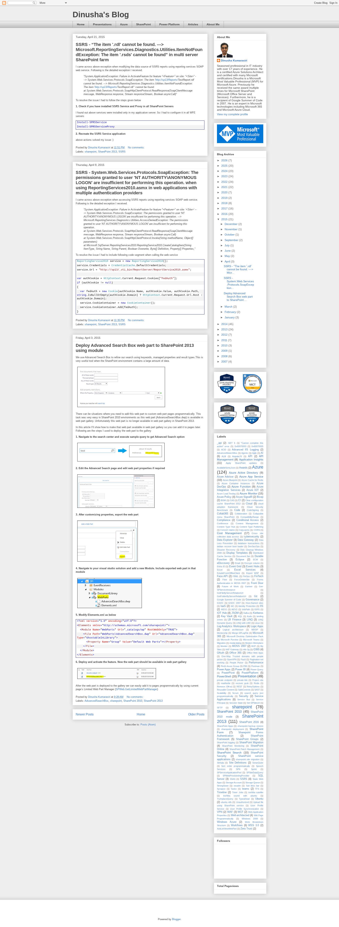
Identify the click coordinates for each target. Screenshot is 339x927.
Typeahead (244, 799)
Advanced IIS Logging (245, 449)
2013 (224, 329)
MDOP (255, 629)
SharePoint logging (226, 742)
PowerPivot (228, 672)
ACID (223, 449)
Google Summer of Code (229, 599)
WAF (230, 812)
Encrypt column (252, 563)
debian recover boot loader (230, 546)
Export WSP (252, 573)
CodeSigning (253, 510)
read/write (225, 683)
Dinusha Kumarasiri (234, 60)
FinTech (258, 576)
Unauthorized (242, 802)
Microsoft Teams (251, 639)
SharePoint (143, 24)
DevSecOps (254, 546)
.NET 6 (231, 443)
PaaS (243, 659)
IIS (261, 606)
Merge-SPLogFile (240, 633)
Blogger (176, 919)
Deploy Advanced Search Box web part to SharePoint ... (238, 296)
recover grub (242, 683)
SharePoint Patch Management (245, 749)
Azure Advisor (225, 476)
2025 (224, 165)
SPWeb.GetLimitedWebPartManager (136, 689)
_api (219, 443)
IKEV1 (224, 609)
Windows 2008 (250, 818)
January (230, 317)
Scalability (221, 693)
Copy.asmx (244, 530)
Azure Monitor (248, 493)
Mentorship (222, 633)
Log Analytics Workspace (231, 626)
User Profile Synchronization (244, 809)
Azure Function (241, 486)
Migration (221, 643)
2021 (224, 187)
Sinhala (220, 763)
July (227, 245)
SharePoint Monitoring (233, 746)
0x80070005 (257, 446)
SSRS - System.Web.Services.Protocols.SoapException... (239, 282)
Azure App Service (251, 476)
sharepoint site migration (248, 759)
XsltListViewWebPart (227, 828)
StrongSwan (223, 786)
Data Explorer (225, 540)
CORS (257, 530)
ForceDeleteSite (242, 579)
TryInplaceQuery (225, 799)
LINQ (250, 619)
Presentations (102, 24)
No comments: (136, 147)
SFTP (219, 707)
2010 (224, 345)
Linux (257, 623)
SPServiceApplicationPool (229, 772)
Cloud (249, 503)
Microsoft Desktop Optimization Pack (245, 636)
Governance (252, 599)
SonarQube (257, 763)
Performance (256, 662)
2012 (224, 334)
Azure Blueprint (230, 480)
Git (255, 596)
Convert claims (227, 530)
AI (262, 453)
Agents (244, 453)
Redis (256, 683)
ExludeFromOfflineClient (228, 573)
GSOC (220, 603)
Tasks (234, 789)
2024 (224, 171)
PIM (245, 666)
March (229, 306)
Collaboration (241, 513)
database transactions (248, 543)
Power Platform (169, 24)
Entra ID (221, 566)
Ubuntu (259, 798)
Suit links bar (252, 786)
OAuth (220, 652)
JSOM (235, 613)
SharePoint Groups (247, 739)
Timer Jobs (237, 792)
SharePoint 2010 (132, 700)
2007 (224, 361)
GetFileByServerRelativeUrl (230, 593)
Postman (255, 666)
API (250, 456)
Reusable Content (225, 690)
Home (81, 24)
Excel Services (245, 569)
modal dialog (235, 643)
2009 (224, 350)
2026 (224, 160)
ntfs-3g (246, 649)
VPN (219, 812)
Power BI (240, 669)
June (228, 250)
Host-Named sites (254, 603)
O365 (256, 649)
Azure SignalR (244, 497)
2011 (224, 340)
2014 (224, 324)
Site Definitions (238, 762)
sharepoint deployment (232, 729)
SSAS (232, 779)
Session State (236, 703)
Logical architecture (233, 629)
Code (237, 510)
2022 (224, 181)
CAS (232, 500)
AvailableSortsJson (226, 468)
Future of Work (230, 586)
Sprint (254, 769)
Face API (222, 576)
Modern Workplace (254, 643)
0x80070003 (240, 446)
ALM (224, 456)
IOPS (257, 609)
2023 (224, 176)
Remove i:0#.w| (224, 686)
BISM (223, 500)
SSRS (122, 151)
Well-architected (240, 815)
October (230, 234)
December (231, 224)
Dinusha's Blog (101, 14)
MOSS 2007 (239, 646)
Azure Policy (224, 497)
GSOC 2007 (234, 603)
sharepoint (91, 151)
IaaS (223, 606)
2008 (224, 356)
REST (239, 686)
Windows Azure (226, 822)
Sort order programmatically (235, 766)
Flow (224, 579)
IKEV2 (234, 609)
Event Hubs (253, 566)
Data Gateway (246, 540)
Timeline (222, 792)
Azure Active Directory (243, 472)
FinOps (246, 576)
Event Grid (235, 566)
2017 (224, 208)
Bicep (260, 497)
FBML (235, 576)
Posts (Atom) (148, 724)
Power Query (257, 669)
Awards (243, 467)
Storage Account (233, 782)
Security (243, 696)
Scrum (235, 693)
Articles (193, 24)
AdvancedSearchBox (96, 700)
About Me (213, 24)
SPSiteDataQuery (254, 772)
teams (245, 788)
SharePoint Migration (251, 742)
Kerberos (258, 613)
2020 (224, 192)
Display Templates (237, 553)
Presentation (247, 676)
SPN (238, 769)
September (232, 240)
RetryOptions (253, 686)
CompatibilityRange (250, 517)
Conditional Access (247, 520)
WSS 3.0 (253, 825)
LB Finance (234, 619)
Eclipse (240, 559)
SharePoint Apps (225, 726)
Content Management (247, 523)
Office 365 (235, 652)
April (228, 261)
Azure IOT (252, 490)
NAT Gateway (232, 649)
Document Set (243, 556)
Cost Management (229, 533)
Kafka (246, 613)
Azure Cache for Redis (252, 480)
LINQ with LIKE (243, 623)
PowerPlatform (250, 672)
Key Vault (226, 616)
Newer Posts (85, 714)
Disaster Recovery (226, 550)
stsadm (237, 786)
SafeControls (244, 690)
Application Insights (251, 459)
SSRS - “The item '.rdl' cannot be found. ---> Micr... (238, 269)
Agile (254, 453)
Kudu (249, 616)
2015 (224, 219)
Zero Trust (246, 828)
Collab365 (222, 513)
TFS (257, 789)
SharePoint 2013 (107, 151)
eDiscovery (223, 563)
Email (237, 563)
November (231, 229)
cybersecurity (251, 536)
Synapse (221, 789)
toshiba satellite (255, 792)
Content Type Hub (226, 527)
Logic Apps (257, 626)
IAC (232, 606)
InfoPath (246, 609)
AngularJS (237, 456)
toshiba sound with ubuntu (240, 796)
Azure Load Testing (226, 493)
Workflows (237, 825)
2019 (224, 197)
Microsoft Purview (229, 639)
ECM (255, 559)
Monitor (224, 646)
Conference (222, 523)
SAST (257, 690)
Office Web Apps (255, 653)
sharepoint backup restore (250, 726)
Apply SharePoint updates (241, 463)
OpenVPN (232, 659)
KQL (240, 616)
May (228, 256)
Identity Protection (247, 606)
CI (239, 500)
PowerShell (224, 676)
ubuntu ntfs (226, 802)
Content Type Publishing (251, 527)
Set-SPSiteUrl (253, 703)
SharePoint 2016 (249, 722)
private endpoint (224, 680)
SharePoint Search (229, 752)
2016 (224, 214)
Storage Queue (252, 782)
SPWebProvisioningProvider (236, 775)
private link (242, 680)
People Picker (236, 662)
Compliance (223, 520)
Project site (257, 680)
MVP (253, 646)
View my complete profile (232, 114)
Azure (124, 24)
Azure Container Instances (236, 483)
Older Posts (196, 714)
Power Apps (224, 669)
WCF (240, 812)
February (231, 311)
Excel (219, 570)
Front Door (257, 583)
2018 (224, 203)
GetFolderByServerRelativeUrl (231, 596)
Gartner (248, 586)
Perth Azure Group (230, 666)
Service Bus (243, 699)
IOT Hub (222, 613)
